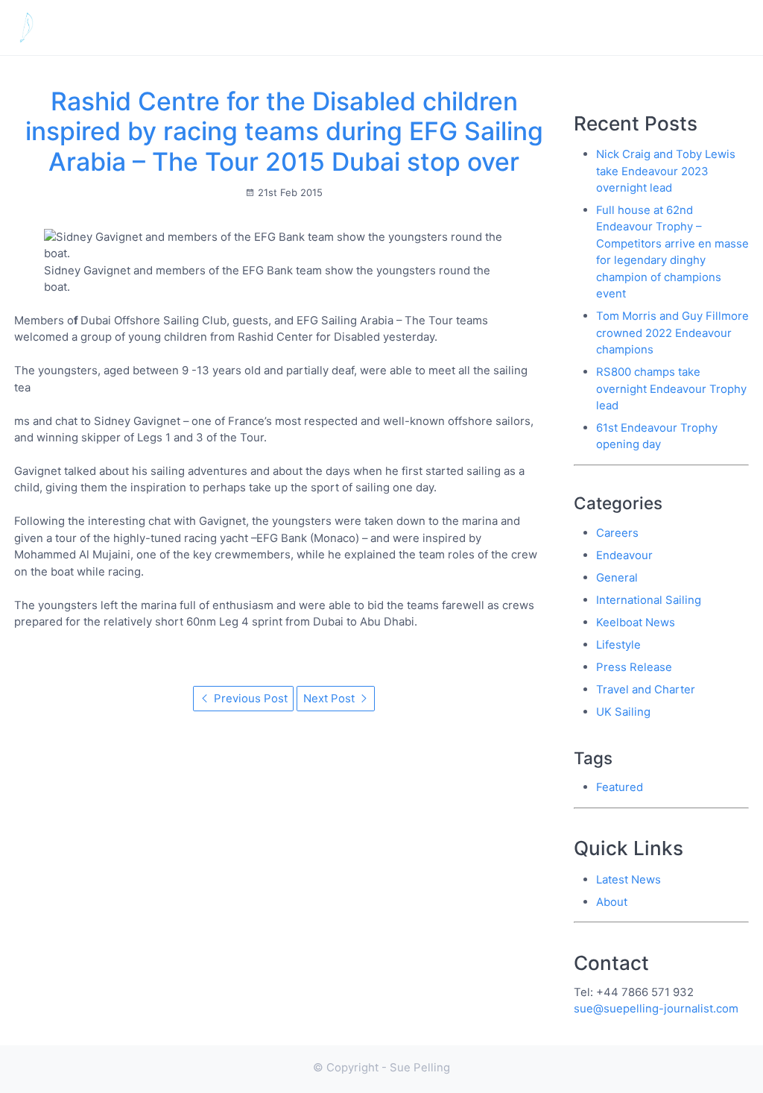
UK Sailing (623, 712)
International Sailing (648, 600)
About (714, 28)
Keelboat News (635, 622)
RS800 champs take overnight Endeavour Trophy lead (671, 388)
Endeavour (624, 555)
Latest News (560, 28)
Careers (617, 533)
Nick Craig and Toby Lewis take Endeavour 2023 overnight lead (665, 171)
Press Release (634, 667)
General (617, 577)
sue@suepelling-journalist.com (656, 1008)
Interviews (644, 28)
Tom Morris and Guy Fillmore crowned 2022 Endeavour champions (672, 332)
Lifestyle (618, 644)
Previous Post (249, 698)
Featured (619, 787)
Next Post (330, 698)
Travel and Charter (645, 689)
